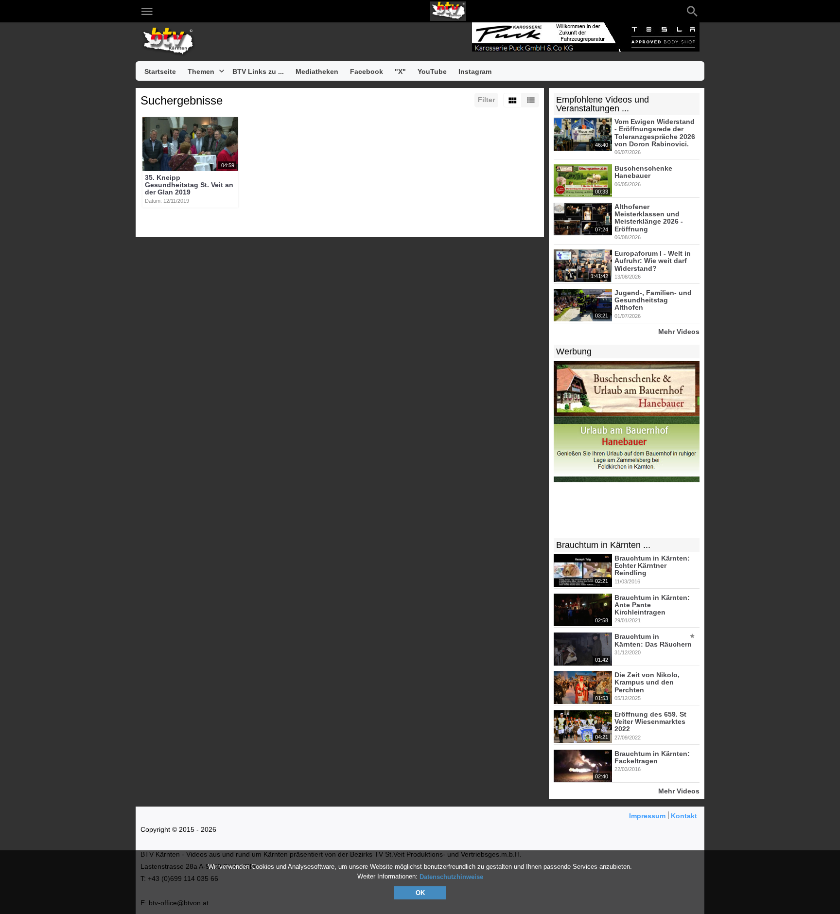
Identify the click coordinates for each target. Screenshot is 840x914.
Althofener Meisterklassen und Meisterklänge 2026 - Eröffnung (648, 218)
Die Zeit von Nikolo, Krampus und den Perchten (647, 682)
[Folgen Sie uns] (168, 11)
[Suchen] (692, 11)
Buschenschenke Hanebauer (643, 171)
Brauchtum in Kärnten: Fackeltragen (652, 757)
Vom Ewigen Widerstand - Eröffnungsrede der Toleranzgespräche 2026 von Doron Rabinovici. (654, 133)
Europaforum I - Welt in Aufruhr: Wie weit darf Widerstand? (652, 260)
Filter (486, 100)
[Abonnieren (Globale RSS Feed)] (226, 11)
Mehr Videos (679, 331)
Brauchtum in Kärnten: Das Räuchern (653, 640)
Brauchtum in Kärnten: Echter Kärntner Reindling (652, 565)
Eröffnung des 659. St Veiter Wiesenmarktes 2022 (650, 721)
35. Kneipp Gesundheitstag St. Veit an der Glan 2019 (189, 185)
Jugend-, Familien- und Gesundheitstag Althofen (653, 300)
